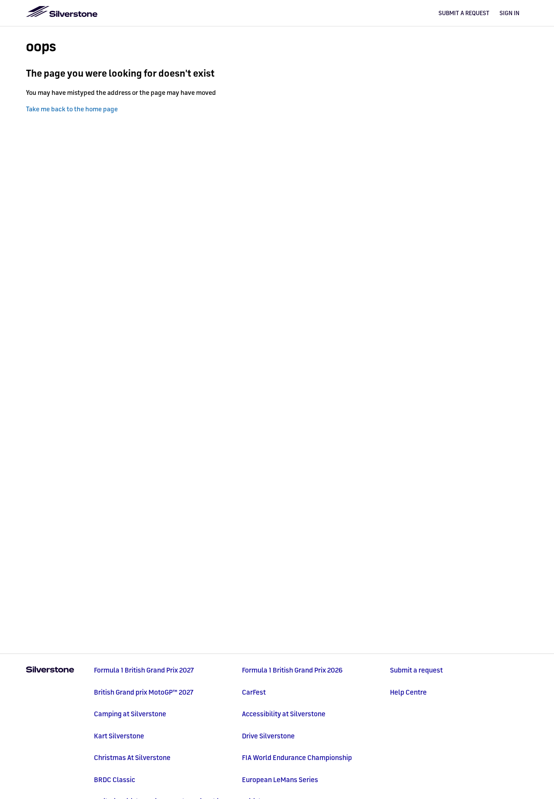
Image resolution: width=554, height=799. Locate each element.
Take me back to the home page (72, 109)
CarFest (254, 692)
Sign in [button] (509, 13)
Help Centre (408, 692)
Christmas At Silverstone (132, 757)
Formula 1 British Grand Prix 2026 (292, 670)
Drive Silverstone (268, 735)
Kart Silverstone (119, 735)
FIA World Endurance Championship (297, 757)
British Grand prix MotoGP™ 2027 (143, 692)
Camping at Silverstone (130, 713)
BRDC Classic (114, 779)
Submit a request (464, 13)
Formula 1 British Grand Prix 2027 (144, 670)
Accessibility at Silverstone (283, 713)
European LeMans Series (280, 779)
